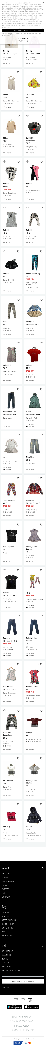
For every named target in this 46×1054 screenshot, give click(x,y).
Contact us (7, 897)
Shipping (5, 916)
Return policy (8, 924)
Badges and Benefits (11, 970)
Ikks (5, 322)
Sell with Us (7, 951)
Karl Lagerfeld (8, 546)
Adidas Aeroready (33, 273)
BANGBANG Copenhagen (8, 733)
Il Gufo (28, 411)
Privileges (6, 932)
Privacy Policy (21, 1025)
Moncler (6, 51)
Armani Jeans (8, 780)
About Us (6, 873)
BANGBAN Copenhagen (31, 139)
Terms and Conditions (21, 1021)
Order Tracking (9, 920)
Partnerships (8, 881)
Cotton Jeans (7, 418)
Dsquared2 (30, 500)
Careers (5, 889)
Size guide (6, 963)
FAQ (3, 893)
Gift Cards (6, 988)
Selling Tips (7, 955)
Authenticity (7, 928)
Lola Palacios (8, 686)
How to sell (7, 959)
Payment (5, 912)
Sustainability (8, 877)
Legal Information (21, 1016)
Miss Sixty (30, 457)
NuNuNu (6, 184)
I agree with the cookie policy (23, 30)
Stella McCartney (10, 500)
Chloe (5, 94)
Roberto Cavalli (32, 686)
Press (4, 885)
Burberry (6, 638)
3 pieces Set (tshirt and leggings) (34, 600)
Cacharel (29, 732)
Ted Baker (30, 94)
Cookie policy (23, 38)
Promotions (7, 935)
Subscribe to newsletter (23, 981)
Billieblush (30, 322)
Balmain (29, 365)
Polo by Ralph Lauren (31, 547)
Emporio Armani (9, 411)
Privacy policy (23, 41)
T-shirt (5, 553)
